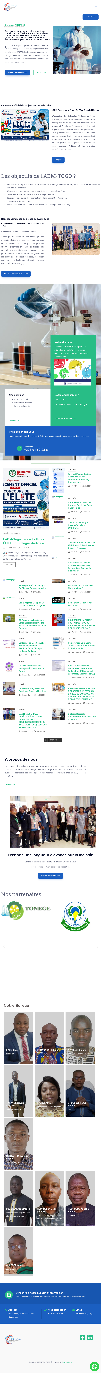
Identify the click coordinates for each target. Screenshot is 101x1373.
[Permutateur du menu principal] (96, 6)
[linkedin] (90, 1337)
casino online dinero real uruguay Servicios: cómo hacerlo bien (80, 505)
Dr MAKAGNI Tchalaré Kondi (48, 1051)
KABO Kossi (12, 1050)
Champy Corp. (67, 1362)
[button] (91, 17)
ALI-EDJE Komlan (15, 1265)
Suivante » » (55, 740)
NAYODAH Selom (77, 1050)
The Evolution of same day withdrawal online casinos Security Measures (81, 545)
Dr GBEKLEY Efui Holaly (77, 1104)
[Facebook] (82, 1337)
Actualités (6, 533)
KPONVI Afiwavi (45, 1103)
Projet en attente (17, 533)
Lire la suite (9, 564)
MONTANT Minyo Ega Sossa (17, 1157)
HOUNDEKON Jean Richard (46, 1210)
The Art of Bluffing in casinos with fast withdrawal (78, 525)
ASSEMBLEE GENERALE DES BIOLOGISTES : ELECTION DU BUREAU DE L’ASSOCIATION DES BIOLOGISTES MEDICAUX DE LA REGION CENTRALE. (82, 693)
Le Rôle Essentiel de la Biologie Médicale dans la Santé (31, 668)
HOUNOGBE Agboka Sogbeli (78, 1210)
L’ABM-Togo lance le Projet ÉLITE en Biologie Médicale (24, 541)
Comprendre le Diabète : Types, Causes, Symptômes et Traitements (81, 646)
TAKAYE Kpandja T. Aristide (16, 1104)
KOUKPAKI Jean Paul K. (18, 1209)
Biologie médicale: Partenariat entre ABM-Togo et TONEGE (82, 717)
